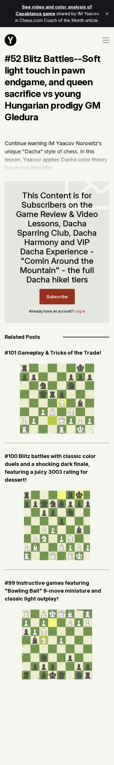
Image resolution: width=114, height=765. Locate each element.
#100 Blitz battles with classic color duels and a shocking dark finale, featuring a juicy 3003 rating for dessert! (50, 468)
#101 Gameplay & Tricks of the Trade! (53, 353)
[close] (107, 13)
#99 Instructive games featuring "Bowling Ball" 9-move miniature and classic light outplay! (53, 591)
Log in (80, 311)
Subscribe (57, 296)
